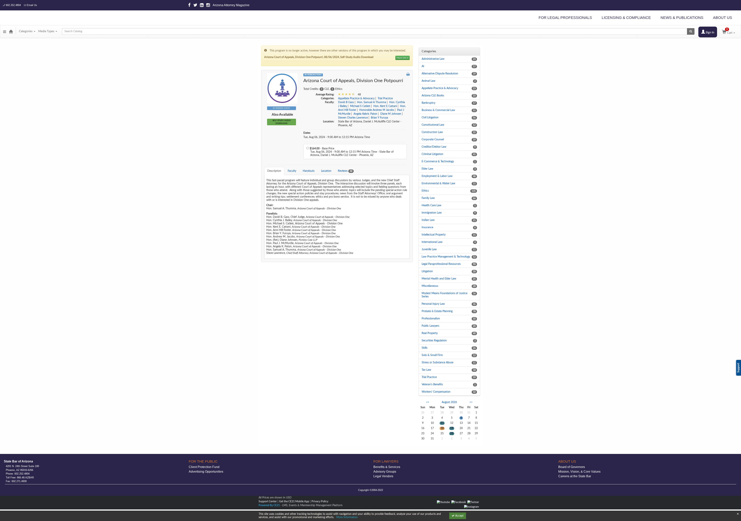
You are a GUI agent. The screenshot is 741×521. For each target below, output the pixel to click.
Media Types (46, 31)
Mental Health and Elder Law (439, 278)
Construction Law (432, 132)
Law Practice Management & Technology (446, 256)
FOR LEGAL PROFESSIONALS (565, 18)
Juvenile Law (429, 249)
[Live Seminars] (282, 88)
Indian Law (428, 220)
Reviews (345, 171)
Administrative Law (433, 59)
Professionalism (431, 318)
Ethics (425, 190)
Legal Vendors (383, 476)
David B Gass (346, 102)
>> (471, 402)
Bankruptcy (428, 103)
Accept (459, 515)
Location (326, 171)
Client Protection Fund (204, 467)
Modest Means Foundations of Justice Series (444, 295)
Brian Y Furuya (379, 117)
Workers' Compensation (436, 392)
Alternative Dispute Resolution (440, 73)
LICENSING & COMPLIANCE (626, 18)
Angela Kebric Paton (365, 114)
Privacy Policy (319, 501)
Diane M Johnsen (390, 114)
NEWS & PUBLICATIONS (682, 18)
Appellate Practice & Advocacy (356, 98)
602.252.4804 (13, 5)
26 (451, 433)
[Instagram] (471, 507)
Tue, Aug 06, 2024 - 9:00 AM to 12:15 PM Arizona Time (336, 137)
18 (442, 428)
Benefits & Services (386, 467)
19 (451, 428)
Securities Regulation (434, 340)
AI (423, 66)
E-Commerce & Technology (438, 161)
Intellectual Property (434, 234)
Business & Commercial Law (438, 110)
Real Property (430, 333)
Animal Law (428, 81)
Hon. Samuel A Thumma (371, 102)
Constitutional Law (433, 125)
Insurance (427, 227)
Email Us (31, 5)
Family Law (428, 198)
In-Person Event (313, 75)
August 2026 (449, 402)
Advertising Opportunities (206, 471)
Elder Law (427, 168)
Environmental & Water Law (438, 183)
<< (427, 402)
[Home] (11, 31)
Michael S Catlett (360, 106)
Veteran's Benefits (432, 384)
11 (442, 423)
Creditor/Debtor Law (434, 147)
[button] (4, 31)
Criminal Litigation (432, 154)
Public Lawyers (430, 326)
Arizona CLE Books (433, 95)
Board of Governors (571, 467)
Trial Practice (385, 98)
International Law (432, 242)
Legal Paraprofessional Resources (441, 264)
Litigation (427, 271)
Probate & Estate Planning (437, 311)
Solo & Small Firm (432, 355)
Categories (26, 31)
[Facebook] (458, 502)
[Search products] (690, 31)
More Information (347, 517)
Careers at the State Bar (574, 476)
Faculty (292, 171)
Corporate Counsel (433, 139)
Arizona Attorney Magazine (231, 5)
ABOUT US (722, 18)
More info (402, 58)
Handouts (309, 171)
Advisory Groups (384, 471)
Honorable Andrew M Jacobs (376, 110)
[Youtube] (443, 502)
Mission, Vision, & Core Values (579, 471)
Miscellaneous (430, 286)
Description (274, 171)
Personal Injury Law (433, 304)
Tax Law (426, 370)
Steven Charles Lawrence (353, 117)
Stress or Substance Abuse (437, 362)
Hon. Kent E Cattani (385, 106)
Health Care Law (431, 205)
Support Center (268, 501)
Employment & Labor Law (437, 176)
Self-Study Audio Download (281, 122)
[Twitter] (473, 502)
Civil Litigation (430, 117)
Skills (424, 348)
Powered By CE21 (269, 505)
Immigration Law (432, 212)
